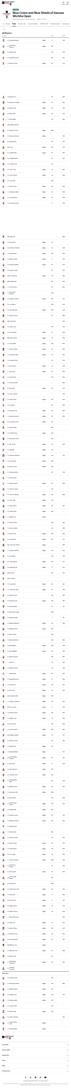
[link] (8, 3)
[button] (4, 29)
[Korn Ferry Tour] (8, 1037)
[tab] (6, 24)
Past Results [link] (55, 24)
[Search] (4, 29)
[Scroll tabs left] (3, 23)
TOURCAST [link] (44, 24)
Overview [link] (65, 24)
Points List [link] (22, 24)
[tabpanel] (35, 529)
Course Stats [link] (33, 24)
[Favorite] (6, 40)
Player (4, 35)
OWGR (63, 35)
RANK (52, 35)
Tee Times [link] (6, 24)
